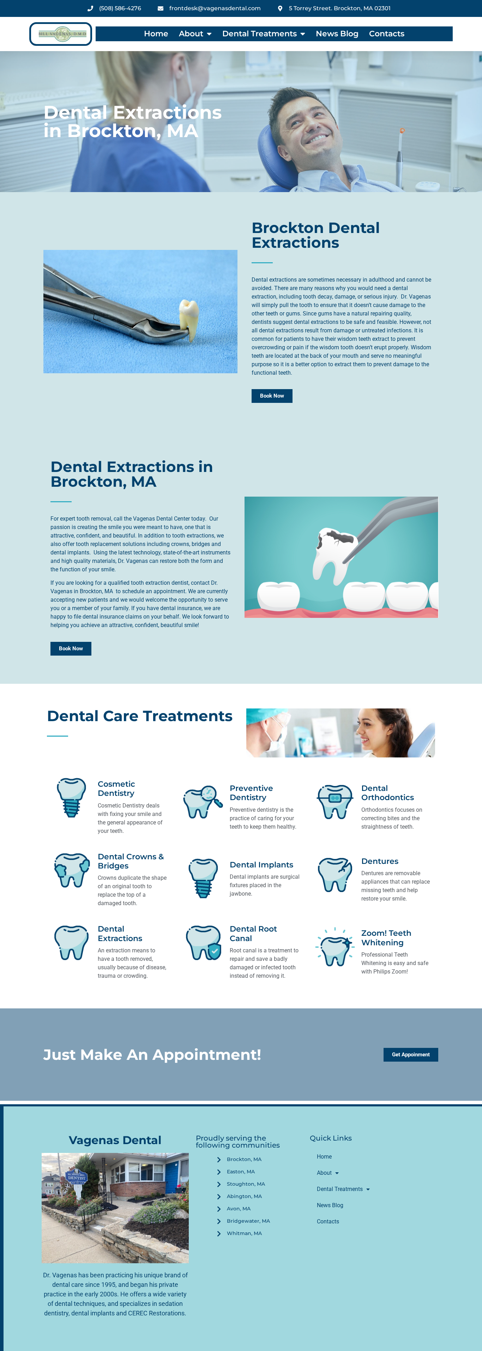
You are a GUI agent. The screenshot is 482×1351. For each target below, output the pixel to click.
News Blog (337, 34)
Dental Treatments (259, 34)
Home (156, 34)
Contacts (386, 34)
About (191, 34)
